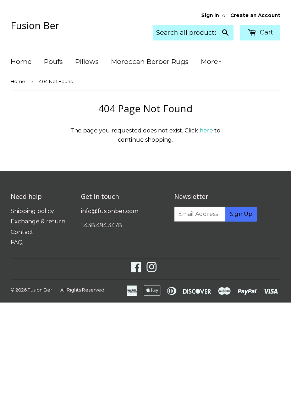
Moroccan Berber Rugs (149, 62)
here (206, 130)
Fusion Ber (35, 25)
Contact (22, 232)
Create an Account (255, 15)
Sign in (210, 15)
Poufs (53, 62)
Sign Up (241, 214)
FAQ (17, 242)
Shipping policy (32, 211)
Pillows (87, 62)
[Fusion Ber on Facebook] (136, 269)
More (209, 62)
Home (21, 62)
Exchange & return (38, 221)
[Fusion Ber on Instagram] (151, 269)
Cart (265, 32)
